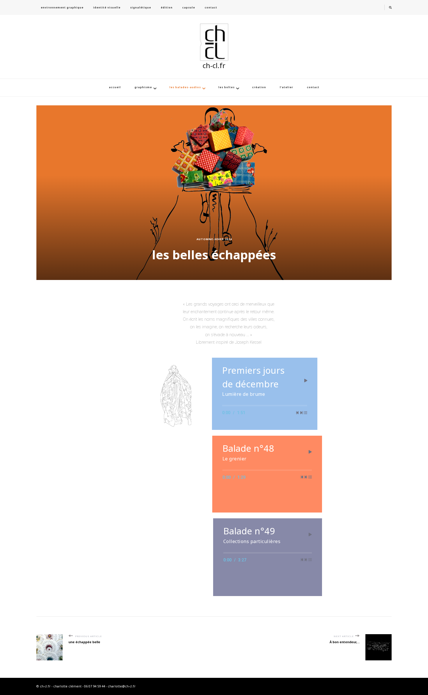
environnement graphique (62, 7)
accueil (115, 87)
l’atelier (286, 87)
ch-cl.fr (214, 65)
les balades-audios (185, 87)
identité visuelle (107, 7)
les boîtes (226, 87)
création (259, 87)
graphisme (143, 87)
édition (167, 7)
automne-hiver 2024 (214, 239)
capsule (188, 7)
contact (211, 7)
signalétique (140, 7)
